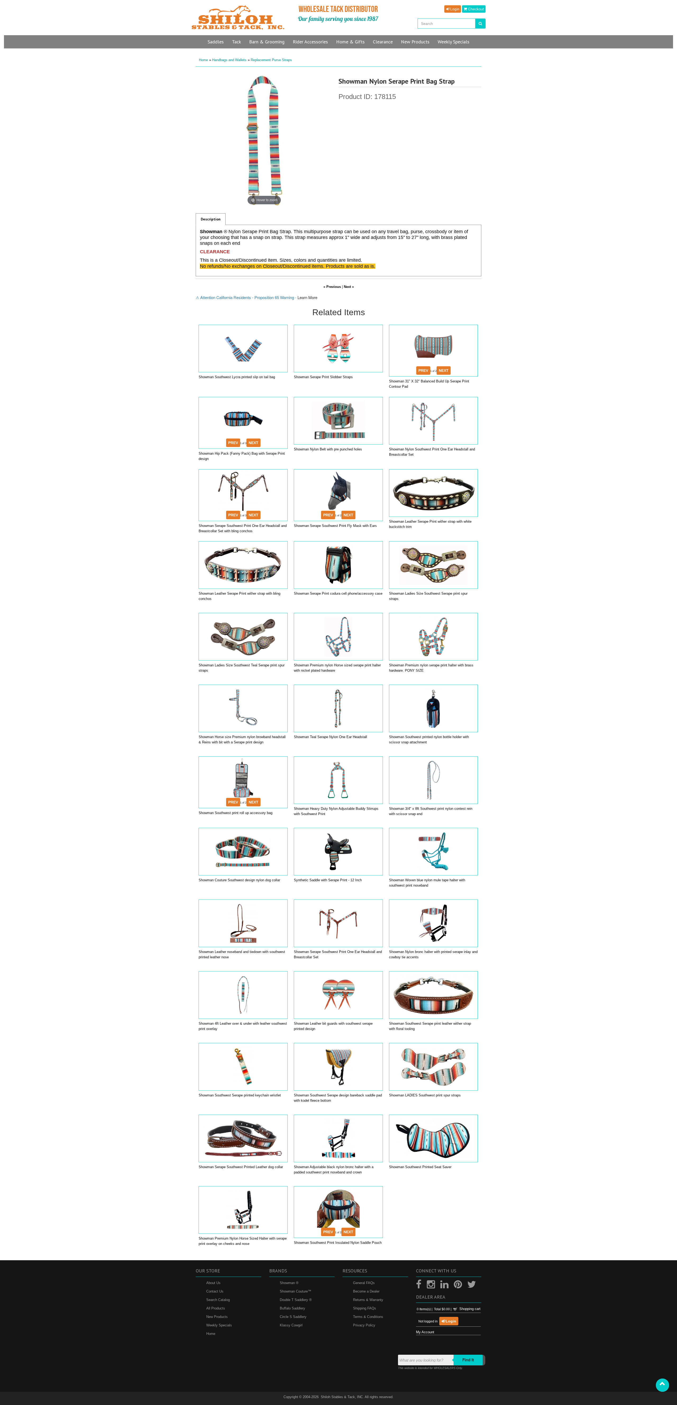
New (415, 42)
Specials (453, 42)
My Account (425, 1332)
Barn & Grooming (267, 42)
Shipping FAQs (364, 1308)
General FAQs (364, 1283)
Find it (468, 1360)
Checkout (475, 9)
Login (454, 9)
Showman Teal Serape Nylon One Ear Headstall (330, 737)
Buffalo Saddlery (292, 1308)
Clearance (383, 42)
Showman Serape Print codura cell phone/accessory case (338, 593)
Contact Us (214, 1291)
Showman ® (289, 1283)
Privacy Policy (364, 1325)
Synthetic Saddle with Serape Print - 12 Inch (328, 880)
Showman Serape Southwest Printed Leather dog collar (241, 1167)
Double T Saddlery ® (296, 1300)
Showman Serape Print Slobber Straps (323, 377)
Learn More (307, 297)
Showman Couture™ (295, 1291)
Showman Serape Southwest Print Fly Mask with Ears (335, 526)
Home (203, 60)
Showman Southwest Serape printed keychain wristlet (240, 1095)
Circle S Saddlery (293, 1317)
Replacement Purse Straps (271, 60)
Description (211, 219)
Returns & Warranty (368, 1300)
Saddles (216, 42)
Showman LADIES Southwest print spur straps (425, 1095)
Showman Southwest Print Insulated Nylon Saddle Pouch (338, 1243)
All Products (215, 1308)
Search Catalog (218, 1300)
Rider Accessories (310, 42)
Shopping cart (470, 1309)
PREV (423, 370)
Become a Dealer (366, 1291)
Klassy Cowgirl (291, 1325)
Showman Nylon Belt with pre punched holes (328, 449)
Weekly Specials (219, 1325)
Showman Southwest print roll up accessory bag (235, 813)
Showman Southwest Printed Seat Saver (420, 1167)
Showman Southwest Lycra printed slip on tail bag (237, 377)
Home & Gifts (350, 42)
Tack (236, 42)
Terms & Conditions (368, 1317)
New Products (217, 1317)
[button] (662, 1385)
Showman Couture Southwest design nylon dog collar (239, 880)
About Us (213, 1283)
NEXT (444, 370)
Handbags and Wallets (229, 60)
